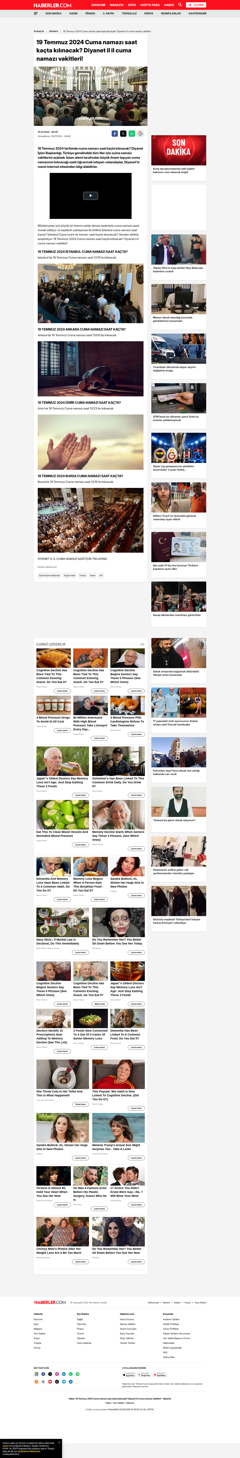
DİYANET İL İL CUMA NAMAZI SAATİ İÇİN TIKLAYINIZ (72, 558)
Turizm (80, 1333)
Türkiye (82, 575)
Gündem (53, 31)
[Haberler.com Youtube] (50, 1382)
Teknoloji (81, 1324)
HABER (169, 5)
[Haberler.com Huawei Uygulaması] (160, 1374)
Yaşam (93, 575)
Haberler (38, 1313)
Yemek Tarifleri (127, 1343)
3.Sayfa (37, 1343)
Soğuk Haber (69, 575)
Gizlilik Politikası (171, 1324)
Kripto (37, 1338)
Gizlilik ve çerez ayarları (97, 1409)
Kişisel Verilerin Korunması (176, 1333)
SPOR (132, 5)
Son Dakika (39, 1333)
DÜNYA (148, 13)
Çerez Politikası (171, 1328)
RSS (165, 1352)
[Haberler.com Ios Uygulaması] (129, 1374)
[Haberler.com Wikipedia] (43, 1382)
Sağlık (80, 1319)
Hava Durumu (127, 1319)
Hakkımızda (153, 1302)
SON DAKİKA (54, 13)
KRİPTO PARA (150, 5)
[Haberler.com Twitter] (50, 1374)
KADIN (73, 13)
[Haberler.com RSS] (36, 1382)
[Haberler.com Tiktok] (57, 1382)
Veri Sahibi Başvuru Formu (176, 1338)
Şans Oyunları (127, 1333)
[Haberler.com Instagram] (57, 1374)
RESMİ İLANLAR (171, 13)
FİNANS (90, 13)
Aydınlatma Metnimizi (29, 1451)
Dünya (37, 1347)
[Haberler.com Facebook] (43, 1374)
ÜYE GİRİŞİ (198, 5)
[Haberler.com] (50, 1303)
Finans (80, 1328)
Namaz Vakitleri (128, 1324)
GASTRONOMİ (197, 13)
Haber (109, 1403)
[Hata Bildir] (113, 1409)
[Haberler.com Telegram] (63, 1382)
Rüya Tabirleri (127, 1338)
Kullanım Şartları (171, 1319)
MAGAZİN (116, 5)
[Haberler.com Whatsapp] (70, 1374)
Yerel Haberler (84, 1343)
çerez (5, 1445)
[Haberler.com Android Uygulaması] (144, 1374)
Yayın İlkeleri (200, 1302)
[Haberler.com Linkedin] (63, 1374)
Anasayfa (39, 31)
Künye (188, 1302)
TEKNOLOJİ (129, 13)
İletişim (177, 1302)
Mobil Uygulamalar (172, 1347)
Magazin (38, 1328)
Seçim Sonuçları (128, 1328)
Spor (36, 1324)
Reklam (166, 1302)
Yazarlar (81, 1338)
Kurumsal (168, 1313)
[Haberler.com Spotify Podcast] (77, 1374)
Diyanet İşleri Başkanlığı (49, 575)
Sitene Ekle (169, 1357)
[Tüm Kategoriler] (36, 13)
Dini (101, 575)
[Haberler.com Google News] (36, 1374)
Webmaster (169, 1343)
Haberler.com (127, 1313)
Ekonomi (38, 1319)
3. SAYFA (108, 13)
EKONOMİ (98, 5)
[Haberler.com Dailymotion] (70, 1382)
